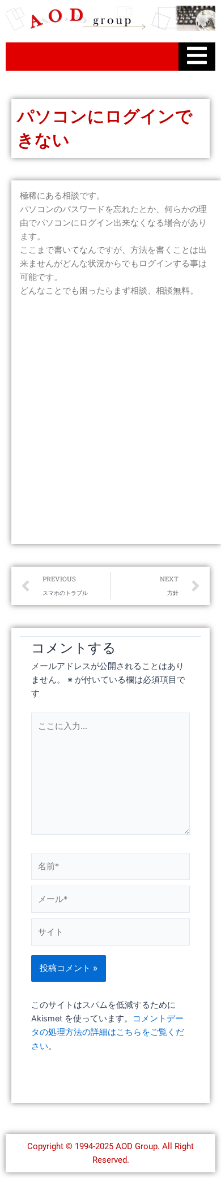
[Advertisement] (110, 421)
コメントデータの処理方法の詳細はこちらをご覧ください (107, 1032)
